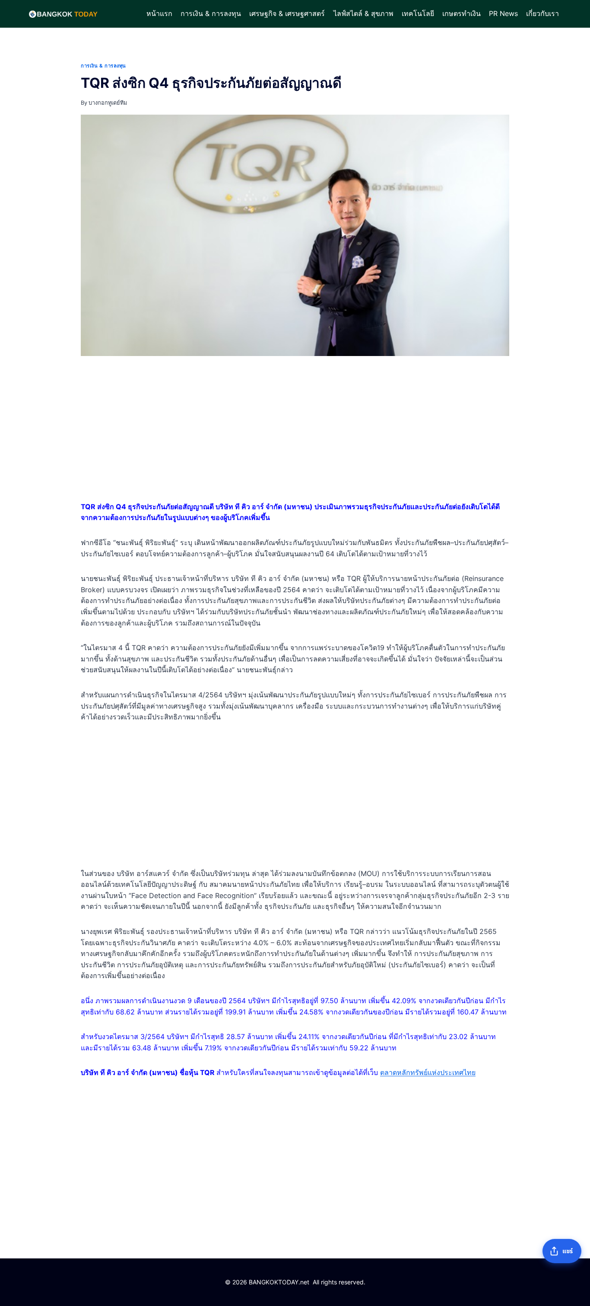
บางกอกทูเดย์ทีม (108, 102)
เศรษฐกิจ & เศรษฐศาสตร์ (287, 13)
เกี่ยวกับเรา (542, 13)
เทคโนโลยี (418, 13)
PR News (503, 13)
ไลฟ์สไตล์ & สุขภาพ (363, 13)
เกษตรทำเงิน (461, 13)
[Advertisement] (295, 430)
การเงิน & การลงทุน (211, 13)
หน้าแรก (159, 13)
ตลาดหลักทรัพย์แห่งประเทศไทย (428, 1072)
